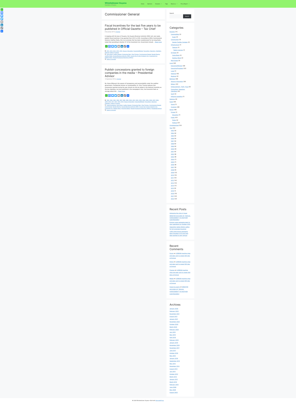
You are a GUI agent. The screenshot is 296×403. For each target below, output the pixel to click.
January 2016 (174, 358)
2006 (150, 100)
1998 (124, 100)
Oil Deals (173, 52)
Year (171, 128)
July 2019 (173, 332)
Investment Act (153, 56)
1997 (121, 100)
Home (142, 4)
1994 (111, 100)
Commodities (175, 34)
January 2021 (174, 319)
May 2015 (173, 363)
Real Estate (174, 60)
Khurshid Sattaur (125, 108)
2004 (143, 100)
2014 (114, 51)
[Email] (1, 21)
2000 (130, 100)
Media (171, 278)
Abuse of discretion (128, 51)
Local (172, 71)
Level (171, 63)
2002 (137, 100)
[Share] (1, 31)
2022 (172, 199)
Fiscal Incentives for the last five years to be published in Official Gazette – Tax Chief (133, 27)
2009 (106, 101)
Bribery (173, 84)
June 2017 (173, 350)
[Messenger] (1, 15)
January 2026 (174, 308)
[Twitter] (1, 18)
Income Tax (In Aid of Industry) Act (140, 56)
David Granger (108, 106)
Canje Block (175, 55)
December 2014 (174, 366)
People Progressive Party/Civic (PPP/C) (123, 57)
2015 (117, 51)
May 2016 (173, 356)
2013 (111, 51)
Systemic (116, 52)
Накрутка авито (175, 287)
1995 (114, 100)
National (107, 52)
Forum (171, 253)
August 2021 (173, 316)
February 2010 (174, 384)
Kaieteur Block (176, 58)
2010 (109, 101)
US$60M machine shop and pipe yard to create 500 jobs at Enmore (180, 256)
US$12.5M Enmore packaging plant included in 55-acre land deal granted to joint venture (179, 233)
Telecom (174, 47)
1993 (108, 100)
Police (174, 120)
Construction (175, 39)
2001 (133, 100)
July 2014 (173, 371)
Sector (172, 109)
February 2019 (174, 340)
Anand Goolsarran (111, 105)
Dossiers (157, 4)
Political (112, 52)
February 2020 (174, 329)
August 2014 (173, 369)
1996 (117, 100)
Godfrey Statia (108, 56)
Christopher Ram (126, 54)
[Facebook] (1, 12)
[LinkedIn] (1, 25)
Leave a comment (111, 59)
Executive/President (177, 68)
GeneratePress (160, 400)
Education (175, 115)
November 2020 (175, 322)
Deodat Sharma (156, 54)
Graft (172, 94)
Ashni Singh (110, 54)
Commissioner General (145, 54)
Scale (171, 102)
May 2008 (173, 390)
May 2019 (173, 335)
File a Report (184, 4)
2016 (121, 51)
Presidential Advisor (156, 108)
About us (173, 4)
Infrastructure (175, 45)
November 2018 (174, 345)
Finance (172, 270)
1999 (127, 100)
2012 (108, 51)
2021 (172, 196)
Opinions (149, 4)
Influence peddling (176, 96)
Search (172, 13)
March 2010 (173, 382)
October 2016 (174, 353)
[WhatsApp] (1, 9)
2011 (112, 101)
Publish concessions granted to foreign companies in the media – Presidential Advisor (129, 73)
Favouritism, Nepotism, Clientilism (152, 51)
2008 (157, 100)
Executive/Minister (138, 51)
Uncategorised (174, 125)
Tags (166, 4)
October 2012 (174, 374)
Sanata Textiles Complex (180, 42)
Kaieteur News (108, 57)
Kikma (171, 262)
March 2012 (173, 377)
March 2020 (173, 327)
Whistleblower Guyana (115, 3)
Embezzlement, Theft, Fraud (180, 87)
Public (173, 117)
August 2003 (174, 392)
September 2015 (175, 361)
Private (173, 112)
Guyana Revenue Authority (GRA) (121, 56)
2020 (172, 193)
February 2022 (174, 311)
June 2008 (173, 387)
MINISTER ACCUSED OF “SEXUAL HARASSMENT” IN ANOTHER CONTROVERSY (180, 218)
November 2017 (174, 348)
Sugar (174, 37)
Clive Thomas (135, 54)
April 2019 (173, 337)
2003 (140, 100)
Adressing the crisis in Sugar (178, 213)
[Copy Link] (1, 28)
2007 (154, 100)
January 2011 (174, 379)
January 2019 (174, 343)
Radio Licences (178, 50)
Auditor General (117, 54)
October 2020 (174, 324)
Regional (173, 76)
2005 (147, 100)
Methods (172, 79)
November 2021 (174, 314)
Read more (158, 42)
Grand (173, 104)
